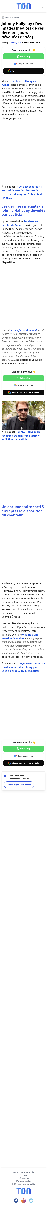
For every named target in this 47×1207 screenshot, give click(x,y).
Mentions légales (23, 1181)
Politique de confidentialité (23, 1184)
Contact (23, 1175)
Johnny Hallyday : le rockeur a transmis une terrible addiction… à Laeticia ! (21, 435)
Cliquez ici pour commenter (19, 784)
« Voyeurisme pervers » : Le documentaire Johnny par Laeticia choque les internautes (23, 667)
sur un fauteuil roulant (24, 330)
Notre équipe (23, 1178)
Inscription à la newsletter (24, 1172)
